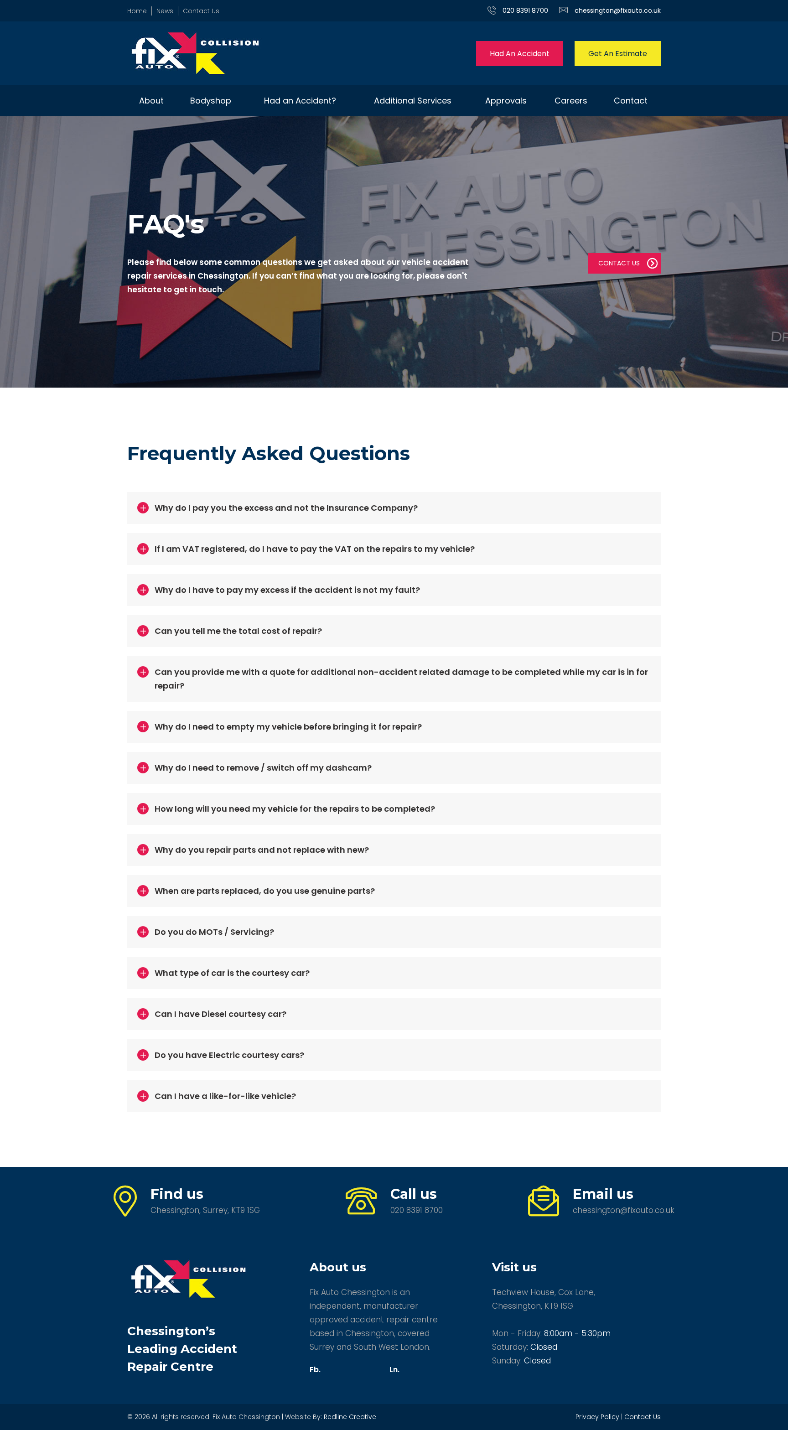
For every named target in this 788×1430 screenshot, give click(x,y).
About (151, 100)
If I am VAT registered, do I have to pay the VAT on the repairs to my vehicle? (315, 548)
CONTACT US (619, 263)
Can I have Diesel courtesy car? (220, 1014)
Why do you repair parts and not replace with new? (262, 849)
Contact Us (201, 11)
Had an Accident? (300, 100)
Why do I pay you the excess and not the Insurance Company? (286, 507)
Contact (631, 100)
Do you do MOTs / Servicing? (214, 932)
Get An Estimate (617, 53)
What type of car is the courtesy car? (232, 973)
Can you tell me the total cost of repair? (238, 631)
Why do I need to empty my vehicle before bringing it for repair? (288, 726)
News (164, 11)
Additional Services (412, 100)
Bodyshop (210, 100)
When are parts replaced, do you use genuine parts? (265, 890)
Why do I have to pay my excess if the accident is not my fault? (287, 590)
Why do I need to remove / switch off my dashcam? (263, 767)
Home (137, 11)
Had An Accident (520, 53)
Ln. (394, 1369)
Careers (571, 100)
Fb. (315, 1369)
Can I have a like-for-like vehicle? (225, 1096)
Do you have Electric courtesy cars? (229, 1055)
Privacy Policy (597, 1416)
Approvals (506, 100)
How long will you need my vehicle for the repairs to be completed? (295, 808)
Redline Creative (350, 1416)
